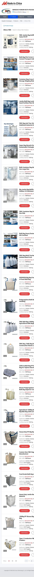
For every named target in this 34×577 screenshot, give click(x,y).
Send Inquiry (24, 51)
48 (16, 561)
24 (9, 561)
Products (13, 17)
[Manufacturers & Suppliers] (12, 3)
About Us (21, 17)
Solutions (29, 17)
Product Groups (9, 25)
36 (12, 561)
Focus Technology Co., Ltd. (21, 570)
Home (4, 17)
